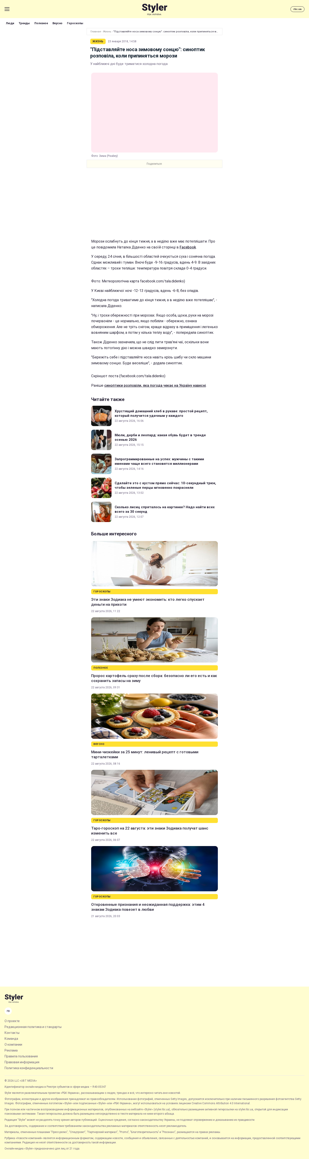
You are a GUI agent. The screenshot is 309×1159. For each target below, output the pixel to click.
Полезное (41, 23)
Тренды (24, 23)
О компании (13, 1044)
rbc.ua (297, 9)
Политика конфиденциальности (29, 1068)
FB (8, 1011)
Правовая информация (22, 1062)
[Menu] (7, 9)
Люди (10, 23)
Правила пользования (21, 1056)
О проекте (12, 1021)
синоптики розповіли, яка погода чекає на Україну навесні (155, 385)
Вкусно (57, 23)
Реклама (11, 1050)
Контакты (12, 1033)
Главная (95, 31)
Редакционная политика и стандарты (33, 1027)
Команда (11, 1038)
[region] (154, 203)
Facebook (188, 247)
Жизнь (107, 31)
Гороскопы (75, 23)
